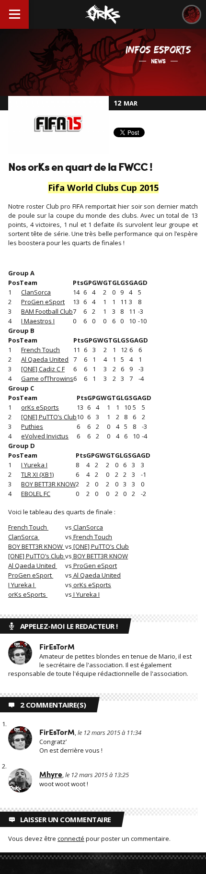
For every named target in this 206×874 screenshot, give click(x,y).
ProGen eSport (43, 301)
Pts (78, 282)
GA (133, 282)
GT (107, 282)
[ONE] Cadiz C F (43, 369)
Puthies (32, 426)
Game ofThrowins (47, 378)
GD (143, 282)
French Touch (40, 349)
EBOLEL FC (35, 493)
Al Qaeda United (45, 359)
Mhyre (50, 774)
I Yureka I (34, 465)
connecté (70, 838)
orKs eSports (40, 407)
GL (116, 282)
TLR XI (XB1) (37, 474)
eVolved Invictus (45, 436)
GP (87, 282)
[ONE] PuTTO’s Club (49, 417)
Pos (14, 282)
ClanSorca (36, 292)
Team (28, 282)
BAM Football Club (47, 311)
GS (124, 282)
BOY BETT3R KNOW (48, 484)
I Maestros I (38, 321)
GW (97, 282)
